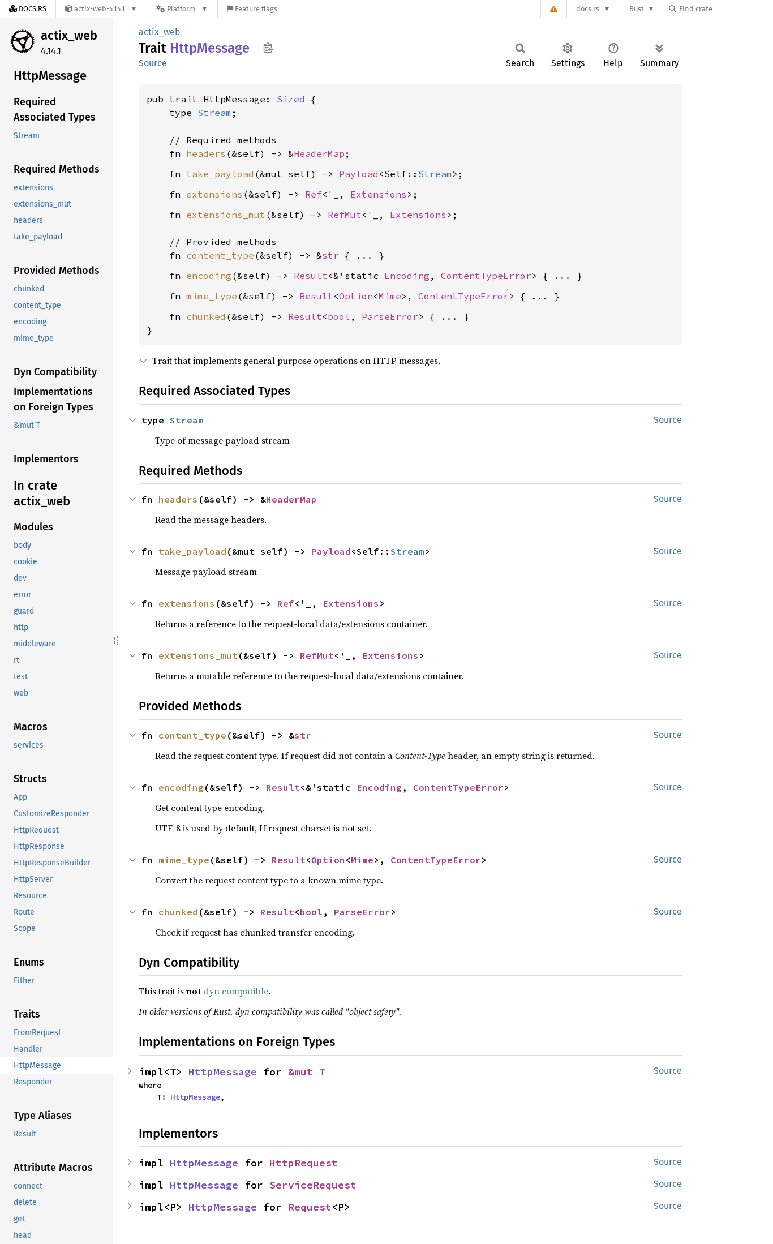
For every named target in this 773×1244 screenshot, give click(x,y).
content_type (220, 255)
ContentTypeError (486, 275)
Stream (214, 112)
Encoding (407, 275)
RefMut (345, 214)
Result (311, 275)
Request (310, 1206)
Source (153, 63)
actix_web (69, 35)
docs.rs (587, 9)
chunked (206, 316)
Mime (390, 296)
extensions (214, 194)
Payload (359, 173)
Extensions (378, 194)
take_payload (220, 173)
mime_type (211, 296)
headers (206, 153)
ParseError (390, 316)
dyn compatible (236, 991)
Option (356, 296)
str (330, 255)
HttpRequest (303, 1162)
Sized (291, 99)
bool (339, 316)
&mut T (306, 1071)
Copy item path (268, 47)
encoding (208, 275)
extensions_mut (225, 214)
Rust (636, 9)
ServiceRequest (313, 1184)
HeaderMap (319, 153)
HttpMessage (222, 1071)
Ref (313, 194)
